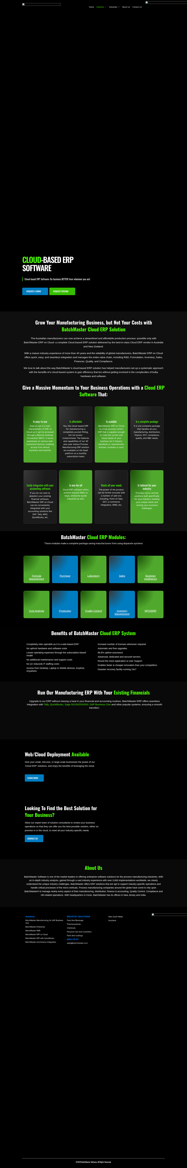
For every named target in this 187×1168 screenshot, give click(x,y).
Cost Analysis (36, 610)
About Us (126, 7)
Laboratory (93, 575)
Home (91, 7)
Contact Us (137, 7)
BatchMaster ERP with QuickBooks (39, 938)
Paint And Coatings (75, 935)
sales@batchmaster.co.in (77, 943)
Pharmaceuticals (74, 924)
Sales (122, 575)
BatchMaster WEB (32, 930)
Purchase (65, 575)
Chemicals (71, 928)
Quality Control (93, 610)
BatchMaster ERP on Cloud (36, 934)
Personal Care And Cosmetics (79, 932)
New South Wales (115, 917)
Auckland (112, 920)
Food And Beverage (75, 920)
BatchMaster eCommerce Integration (40, 942)
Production (65, 610)
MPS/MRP (150, 610)
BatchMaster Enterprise (35, 927)
